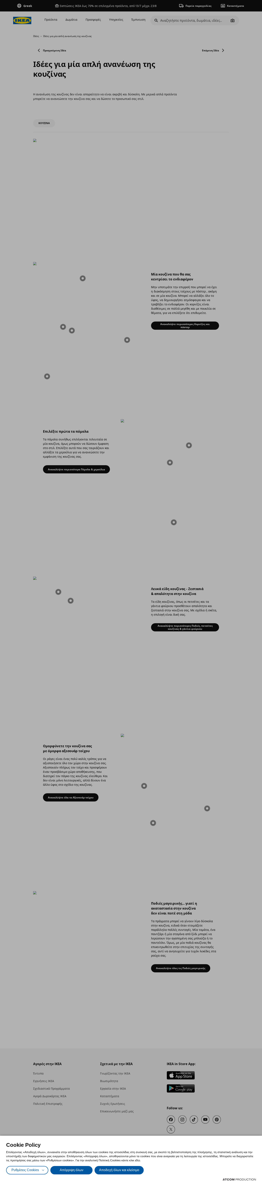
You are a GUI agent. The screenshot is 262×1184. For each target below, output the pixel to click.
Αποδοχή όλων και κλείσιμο (119, 1170)
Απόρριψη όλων (71, 1170)
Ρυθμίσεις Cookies (25, 1170)
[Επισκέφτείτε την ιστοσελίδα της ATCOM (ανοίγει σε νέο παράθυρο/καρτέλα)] (239, 1179)
